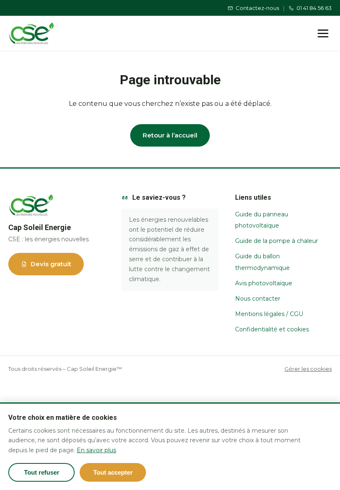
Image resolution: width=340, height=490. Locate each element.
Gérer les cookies (308, 368)
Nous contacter (257, 298)
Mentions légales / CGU (269, 314)
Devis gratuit (51, 264)
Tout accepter (113, 472)
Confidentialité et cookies (272, 329)
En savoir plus (96, 450)
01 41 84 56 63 (314, 8)
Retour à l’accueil (170, 135)
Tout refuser (41, 472)
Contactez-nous (257, 8)
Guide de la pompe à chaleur (276, 241)
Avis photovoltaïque (263, 283)
